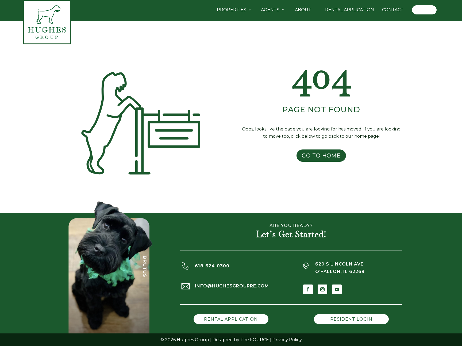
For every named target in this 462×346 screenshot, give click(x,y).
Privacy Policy (287, 339)
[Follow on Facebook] (308, 289)
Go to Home (321, 155)
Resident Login (351, 319)
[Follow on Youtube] (337, 289)
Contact (392, 9)
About (303, 9)
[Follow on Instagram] (322, 289)
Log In (424, 9)
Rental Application (349, 9)
